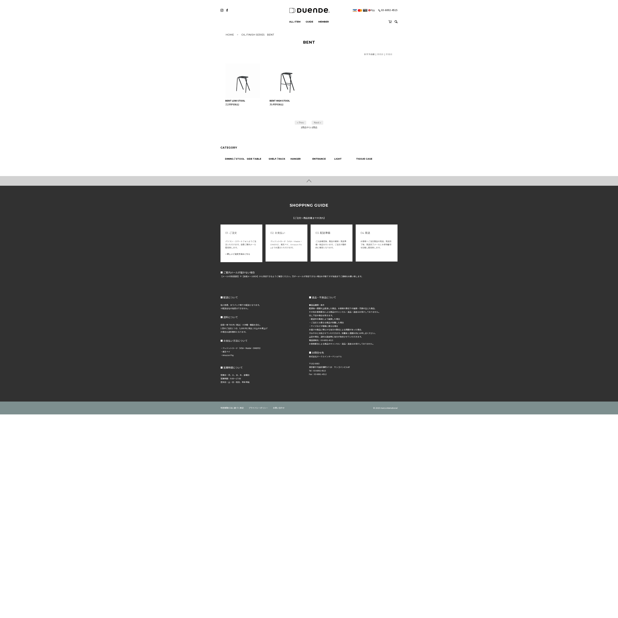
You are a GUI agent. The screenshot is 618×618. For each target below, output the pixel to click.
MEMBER (323, 21)
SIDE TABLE (254, 159)
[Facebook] (227, 10)
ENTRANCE (319, 159)
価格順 (380, 54)
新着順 (389, 54)
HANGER (295, 159)
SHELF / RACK (277, 159)
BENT (270, 34)
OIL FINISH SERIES (253, 34)
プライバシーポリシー (258, 408)
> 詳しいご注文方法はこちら (237, 254)
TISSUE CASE (364, 159)
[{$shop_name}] (309, 10)
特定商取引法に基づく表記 (232, 408)
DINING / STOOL (235, 159)
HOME (230, 34)
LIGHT (338, 159)
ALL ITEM (294, 21)
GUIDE (309, 21)
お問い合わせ (279, 408)
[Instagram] (221, 10)
